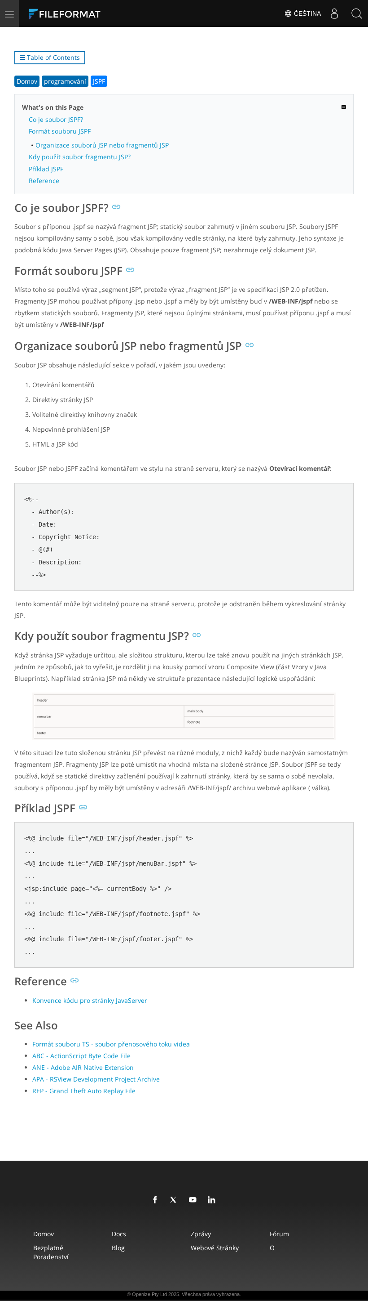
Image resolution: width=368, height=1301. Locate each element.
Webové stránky (215, 1247)
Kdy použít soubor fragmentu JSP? (80, 156)
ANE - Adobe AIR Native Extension (83, 1067)
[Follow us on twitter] (175, 1200)
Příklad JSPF (46, 169)
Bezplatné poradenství (51, 1252)
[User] (334, 13)
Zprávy (201, 1233)
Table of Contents (52, 57)
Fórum (279, 1233)
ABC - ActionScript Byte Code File (81, 1055)
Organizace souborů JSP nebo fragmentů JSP (102, 145)
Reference (44, 180)
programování (65, 81)
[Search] (357, 13)
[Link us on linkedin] (213, 1200)
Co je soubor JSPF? (56, 119)
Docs (119, 1233)
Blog (118, 1247)
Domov (27, 81)
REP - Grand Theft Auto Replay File (84, 1090)
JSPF (99, 81)
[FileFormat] (86, 13)
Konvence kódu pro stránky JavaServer (89, 1000)
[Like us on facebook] (156, 1200)
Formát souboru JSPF (60, 131)
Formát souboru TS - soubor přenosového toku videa (111, 1044)
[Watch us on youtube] (194, 1200)
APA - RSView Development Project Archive (96, 1079)
